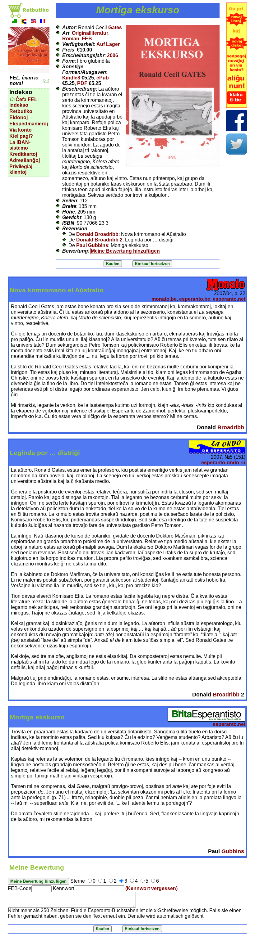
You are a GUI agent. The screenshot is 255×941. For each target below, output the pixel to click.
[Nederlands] (24, 22)
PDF (82, 83)
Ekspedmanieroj (28, 123)
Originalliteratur (90, 33)
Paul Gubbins (92, 245)
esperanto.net (229, 299)
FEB (87, 38)
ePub (102, 77)
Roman (70, 38)
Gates (115, 27)
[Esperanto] (15, 22)
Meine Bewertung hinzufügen (125, 251)
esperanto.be (194, 299)
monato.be (164, 299)
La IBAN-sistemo (19, 145)
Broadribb (230, 427)
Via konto (20, 130)
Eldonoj (18, 117)
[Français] (43, 22)
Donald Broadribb (97, 234)
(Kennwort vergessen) (151, 888)
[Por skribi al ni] (46, 80)
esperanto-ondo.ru (223, 462)
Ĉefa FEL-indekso (24, 102)
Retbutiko (20, 111)
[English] (33, 22)
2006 (112, 55)
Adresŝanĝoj (24, 160)
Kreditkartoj (23, 154)
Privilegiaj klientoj (20, 169)
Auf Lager (108, 44)
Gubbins (232, 851)
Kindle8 (71, 77)
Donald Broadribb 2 (99, 239)
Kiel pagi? (21, 136)
